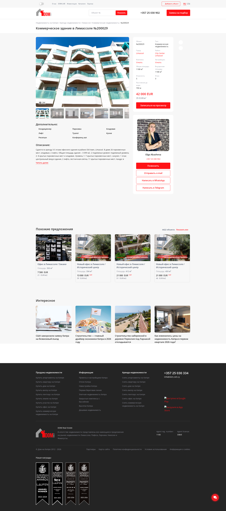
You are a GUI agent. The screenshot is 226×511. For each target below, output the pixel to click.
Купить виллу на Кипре (46, 390)
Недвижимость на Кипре (47, 23)
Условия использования (156, 449)
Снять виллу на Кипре (132, 390)
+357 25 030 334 (176, 373)
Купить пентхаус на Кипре (48, 394)
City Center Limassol (160, 54)
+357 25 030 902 (150, 13)
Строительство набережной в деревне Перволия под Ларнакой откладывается (132, 338)
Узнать (139, 62)
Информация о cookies (180, 449)
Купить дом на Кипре (45, 386)
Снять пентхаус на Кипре (133, 394)
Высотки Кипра (86, 406)
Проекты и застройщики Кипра (93, 377)
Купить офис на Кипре (46, 407)
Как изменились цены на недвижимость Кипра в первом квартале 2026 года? (171, 338)
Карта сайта (104, 449)
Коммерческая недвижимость (105, 23)
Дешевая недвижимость (90, 410)
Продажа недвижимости (49, 372)
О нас (54, 4)
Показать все (182, 229)
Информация (86, 372)
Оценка (90, 4)
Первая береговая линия (90, 390)
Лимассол (86, 23)
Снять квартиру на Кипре (133, 382)
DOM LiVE (61, 4)
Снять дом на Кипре (131, 386)
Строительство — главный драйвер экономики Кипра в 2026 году (93, 338)
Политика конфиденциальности (127, 449)
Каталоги (82, 4)
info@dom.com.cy (172, 377)
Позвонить (153, 165)
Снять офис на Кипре (132, 398)
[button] (123, 71)
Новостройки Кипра (88, 386)
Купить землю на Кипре (47, 398)
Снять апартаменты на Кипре (135, 377)
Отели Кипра (85, 382)
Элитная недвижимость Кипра (93, 394)
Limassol (140, 53)
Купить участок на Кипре (47, 403)
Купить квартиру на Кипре (48, 382)
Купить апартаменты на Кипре (50, 377)
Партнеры (91, 449)
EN (188, 3)
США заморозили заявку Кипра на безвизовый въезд (52, 337)
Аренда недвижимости (70, 23)
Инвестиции (72, 4)
